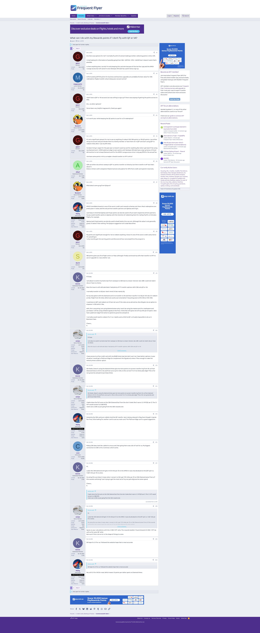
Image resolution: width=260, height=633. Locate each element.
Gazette (133, 16)
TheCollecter (183, 171)
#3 (156, 94)
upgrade (181, 88)
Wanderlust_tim (181, 173)
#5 (156, 136)
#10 (156, 252)
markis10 (163, 175)
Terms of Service (156, 618)
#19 (156, 539)
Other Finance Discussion (171, 133)
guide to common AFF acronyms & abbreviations (172, 117)
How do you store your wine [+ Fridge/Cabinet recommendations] (175, 143)
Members (97, 19)
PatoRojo (172, 180)
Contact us (147, 618)
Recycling (163, 171)
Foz (181, 180)
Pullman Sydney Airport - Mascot (174, 151)
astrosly (167, 180)
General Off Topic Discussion (172, 162)
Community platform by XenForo (130, 622)
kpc (181, 177)
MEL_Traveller (170, 171)
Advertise (184, 618)
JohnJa (173, 175)
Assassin (182, 175)
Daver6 (177, 175)
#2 (156, 73)
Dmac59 (168, 175)
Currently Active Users (169, 167)
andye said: (91, 491)
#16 (156, 442)
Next (77, 48)
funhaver (185, 177)
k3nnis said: (91, 334)
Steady (162, 180)
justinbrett (182, 184)
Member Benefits (121, 16)
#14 (156, 386)
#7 (156, 182)
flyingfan (177, 177)
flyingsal (173, 173)
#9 (156, 231)
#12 (156, 330)
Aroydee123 (173, 178)
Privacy (164, 618)
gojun (73, 41)
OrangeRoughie (165, 184)
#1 (156, 52)
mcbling (167, 186)
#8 (156, 203)
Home (73, 16)
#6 (156, 161)
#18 (156, 506)
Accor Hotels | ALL (169, 155)
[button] (96, 16)
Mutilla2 (163, 177)
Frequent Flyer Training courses (175, 87)
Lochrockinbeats (174, 186)
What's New (90, 16)
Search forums (82, 19)
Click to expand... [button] (122, 351)
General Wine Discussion (170, 148)
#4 (156, 115)
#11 (156, 273)
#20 (156, 560)
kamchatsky (164, 173)
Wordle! (166, 158)
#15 (156, 414)
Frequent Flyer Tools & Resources (173, 140)
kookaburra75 (181, 178)
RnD (171, 184)
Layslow (178, 180)
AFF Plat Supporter (78, 218)
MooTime (180, 182)
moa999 (177, 171)
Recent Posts (165, 123)
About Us (139, 618)
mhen (169, 173)
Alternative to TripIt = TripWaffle (174, 136)
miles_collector (172, 182)
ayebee (163, 186)
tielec (167, 177)
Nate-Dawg (164, 178)
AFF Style (74, 618)
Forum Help (171, 618)
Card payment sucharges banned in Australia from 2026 (175, 128)
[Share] (154, 52)
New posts (73, 19)
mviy (166, 182)
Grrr (168, 178)
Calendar (90, 19)
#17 (156, 463)
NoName (171, 177)
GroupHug (176, 184)
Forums (81, 16)
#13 (156, 365)
